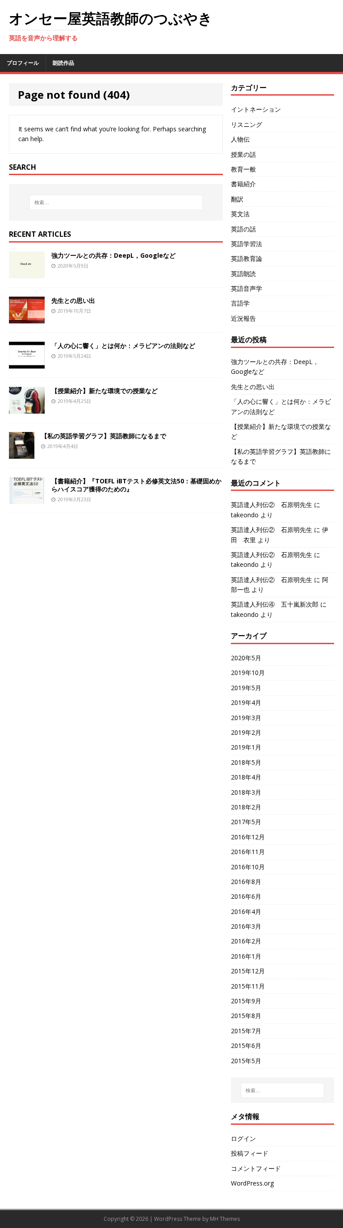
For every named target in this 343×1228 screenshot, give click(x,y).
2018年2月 (246, 807)
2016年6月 (246, 896)
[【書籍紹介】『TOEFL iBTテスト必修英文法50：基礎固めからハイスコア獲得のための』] (27, 499)
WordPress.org (252, 1183)
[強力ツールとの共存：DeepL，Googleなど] (27, 273)
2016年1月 (246, 956)
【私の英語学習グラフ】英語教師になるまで (103, 436)
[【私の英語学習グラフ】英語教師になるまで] (21, 453)
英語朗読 (243, 273)
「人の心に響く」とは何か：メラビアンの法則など (123, 345)
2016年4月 (246, 911)
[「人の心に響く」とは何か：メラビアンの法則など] (27, 363)
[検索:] (116, 202)
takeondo (245, 515)
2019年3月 (246, 717)
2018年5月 (246, 762)
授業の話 (243, 154)
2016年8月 (246, 881)
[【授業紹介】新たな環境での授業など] (27, 408)
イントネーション (256, 109)
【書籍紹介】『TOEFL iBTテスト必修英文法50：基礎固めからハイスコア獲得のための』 (136, 485)
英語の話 (243, 229)
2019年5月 (246, 687)
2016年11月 (248, 851)
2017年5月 (246, 821)
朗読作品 (63, 63)
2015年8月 (246, 1015)
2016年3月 (246, 926)
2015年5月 (246, 1060)
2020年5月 (246, 658)
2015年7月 (246, 1031)
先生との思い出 (73, 300)
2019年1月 (246, 747)
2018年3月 (246, 792)
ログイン (243, 1138)
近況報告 (243, 318)
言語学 (240, 303)
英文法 (240, 214)
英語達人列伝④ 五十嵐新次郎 (274, 604)
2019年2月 (246, 732)
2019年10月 (248, 672)
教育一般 (243, 169)
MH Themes (225, 1219)
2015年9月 (246, 1001)
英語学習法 (246, 243)
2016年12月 (248, 837)
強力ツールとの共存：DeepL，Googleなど (113, 255)
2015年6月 (246, 1045)
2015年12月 (248, 971)
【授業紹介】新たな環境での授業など (104, 390)
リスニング (246, 124)
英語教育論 (246, 258)
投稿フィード (249, 1153)
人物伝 (240, 139)
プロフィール (23, 63)
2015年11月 (248, 986)
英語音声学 (246, 288)
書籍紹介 (243, 184)
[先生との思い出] (27, 318)
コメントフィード (256, 1168)
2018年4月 (246, 777)
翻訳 (237, 199)
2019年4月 (246, 702)
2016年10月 (248, 867)
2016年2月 (246, 941)
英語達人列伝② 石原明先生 (271, 504)
